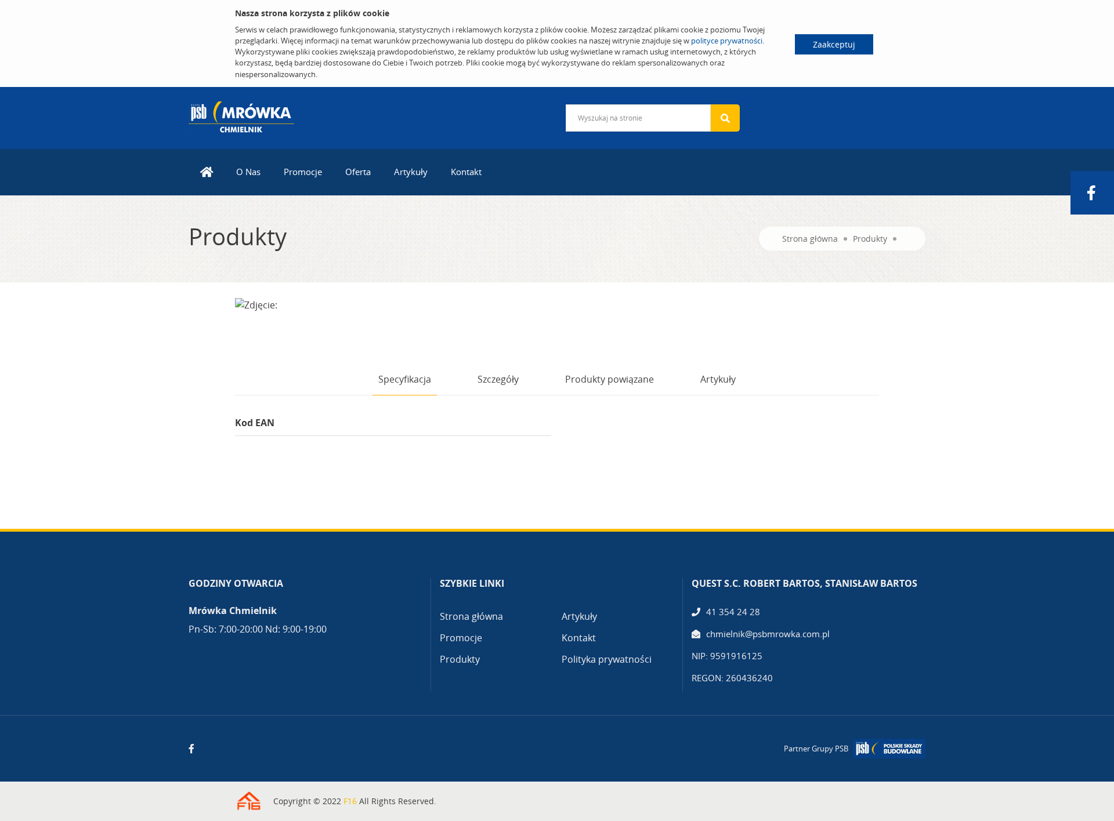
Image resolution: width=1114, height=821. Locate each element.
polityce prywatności (726, 40)
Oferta (358, 171)
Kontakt (466, 171)
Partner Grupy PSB (816, 748)
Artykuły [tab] (718, 379)
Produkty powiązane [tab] (609, 379)
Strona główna (810, 238)
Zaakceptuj (834, 44)
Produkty (870, 238)
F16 (350, 801)
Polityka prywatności (607, 659)
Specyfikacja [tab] (404, 379)
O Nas (248, 171)
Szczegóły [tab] (498, 379)
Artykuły (411, 171)
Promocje (303, 171)
